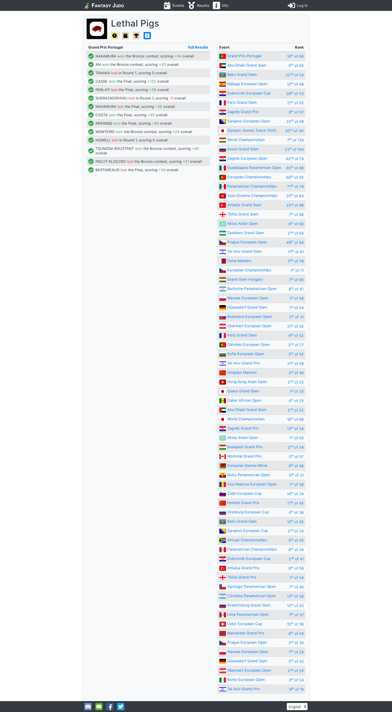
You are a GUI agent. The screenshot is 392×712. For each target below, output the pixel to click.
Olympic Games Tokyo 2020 (251, 130)
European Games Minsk (247, 465)
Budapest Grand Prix (245, 447)
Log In (302, 5)
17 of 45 (295, 503)
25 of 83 (295, 196)
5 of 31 (296, 317)
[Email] (98, 706)
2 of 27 (296, 345)
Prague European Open (247, 242)
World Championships (246, 139)
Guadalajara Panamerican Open (254, 167)
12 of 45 (295, 521)
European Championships (249, 177)
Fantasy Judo (108, 5)
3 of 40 (296, 373)
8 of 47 (296, 289)
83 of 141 (294, 131)
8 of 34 (296, 549)
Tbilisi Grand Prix (242, 577)
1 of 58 (296, 298)
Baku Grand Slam (242, 74)
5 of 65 (296, 65)
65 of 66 (295, 168)
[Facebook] (109, 706)
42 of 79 (295, 158)
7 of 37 (296, 615)
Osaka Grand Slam (243, 391)
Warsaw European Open (247, 298)
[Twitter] (120, 706)
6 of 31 (296, 475)
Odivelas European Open (248, 344)
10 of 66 (295, 56)
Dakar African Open (244, 400)
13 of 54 (295, 428)
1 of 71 (297, 270)
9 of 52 (296, 335)
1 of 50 (296, 438)
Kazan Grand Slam (243, 149)
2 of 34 (296, 531)
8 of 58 (296, 568)
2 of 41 (296, 559)
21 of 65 (295, 103)
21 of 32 (295, 326)
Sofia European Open (245, 353)
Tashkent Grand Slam (245, 232)
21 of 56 (295, 363)
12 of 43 (295, 605)
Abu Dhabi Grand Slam (246, 65)
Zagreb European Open (247, 158)
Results (203, 5)
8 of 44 (296, 633)
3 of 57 (296, 456)
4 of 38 (296, 512)
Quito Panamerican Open (248, 474)
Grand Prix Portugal (244, 56)
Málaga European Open (247, 84)
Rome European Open (246, 679)
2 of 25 (296, 670)
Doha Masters (239, 260)
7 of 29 (296, 652)
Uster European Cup (244, 623)
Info (225, 5)
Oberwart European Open (249, 326)
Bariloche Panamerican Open (252, 288)
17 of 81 (296, 252)
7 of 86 (296, 214)
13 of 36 (295, 596)
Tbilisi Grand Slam (242, 214)
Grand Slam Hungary (245, 279)
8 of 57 (296, 112)
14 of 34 (295, 494)
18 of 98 (295, 419)
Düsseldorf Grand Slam (247, 307)
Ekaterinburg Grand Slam (248, 605)
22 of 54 (295, 75)
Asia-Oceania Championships (252, 195)
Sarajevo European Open (248, 121)
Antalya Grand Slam (244, 205)
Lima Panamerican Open (248, 614)
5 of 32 (296, 354)
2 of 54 (296, 447)
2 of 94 (296, 233)
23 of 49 (295, 121)
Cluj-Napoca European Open (252, 484)
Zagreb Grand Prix (243, 111)
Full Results (198, 47)
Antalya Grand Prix (243, 568)
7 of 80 (296, 279)
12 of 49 (295, 84)
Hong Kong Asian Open (247, 381)
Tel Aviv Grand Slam (244, 251)
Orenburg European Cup (248, 512)
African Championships (247, 540)
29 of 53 (295, 93)
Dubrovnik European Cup (249, 93)
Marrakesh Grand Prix (246, 633)
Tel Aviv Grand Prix (243, 363)
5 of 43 (296, 661)
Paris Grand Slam (242, 102)
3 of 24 (296, 680)
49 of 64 (295, 242)
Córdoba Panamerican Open (251, 595)
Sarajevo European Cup (247, 530)
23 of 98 (295, 205)
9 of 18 (296, 689)
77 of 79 (295, 186)
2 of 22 (296, 382)
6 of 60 (296, 224)
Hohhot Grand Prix (243, 502)
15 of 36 (295, 624)
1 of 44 (296, 587)
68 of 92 (295, 177)
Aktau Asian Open (242, 223)
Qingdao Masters (242, 372)
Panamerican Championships (252, 186)
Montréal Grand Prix (244, 456)
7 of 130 (295, 140)
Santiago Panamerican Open (251, 586)
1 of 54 (296, 307)
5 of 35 (296, 540)
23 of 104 (294, 149)
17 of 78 (295, 261)
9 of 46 (296, 466)
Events (178, 5)
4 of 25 (296, 400)
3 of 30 (296, 642)
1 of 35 (296, 391)
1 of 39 (296, 484)
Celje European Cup (244, 493)
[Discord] (88, 706)
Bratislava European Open (249, 316)
